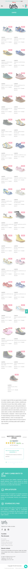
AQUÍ (22, 1)
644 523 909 (10, 559)
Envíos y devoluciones (7, 542)
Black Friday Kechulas (7, 545)
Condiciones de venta (9, 568)
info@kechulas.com (10, 556)
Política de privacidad (20, 568)
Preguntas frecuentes (6, 543)
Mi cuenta (3, 539)
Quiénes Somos (5, 540)
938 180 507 (9, 558)
